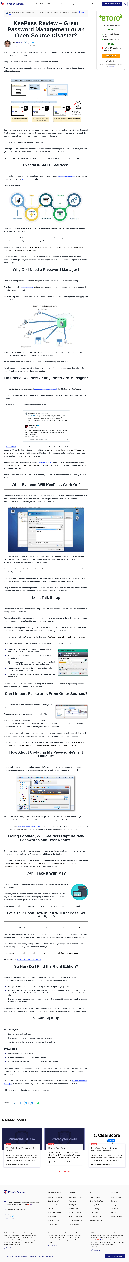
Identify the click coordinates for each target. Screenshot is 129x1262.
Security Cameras (75, 1220)
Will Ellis (19, 42)
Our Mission (115, 1201)
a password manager (66, 176)
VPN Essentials (54, 1192)
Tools (63, 4)
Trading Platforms (96, 1205)
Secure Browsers (75, 1212)
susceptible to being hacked (45, 389)
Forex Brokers (95, 1197)
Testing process (116, 1205)
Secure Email (73, 1209)
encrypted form (27, 287)
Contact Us (115, 1209)
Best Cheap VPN (54, 1201)
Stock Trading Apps (97, 1201)
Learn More (9, 1248)
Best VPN (39, 4)
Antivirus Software (75, 1216)
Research (114, 1213)
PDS (110, 66)
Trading (71, 4)
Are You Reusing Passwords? (29, 960)
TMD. (114, 66)
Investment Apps (96, 1220)
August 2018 (11, 447)
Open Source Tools (75, 1197)
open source (27, 179)
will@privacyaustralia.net (17, 1209)
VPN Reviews (51, 4)
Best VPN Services (55, 1197)
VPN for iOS (52, 1224)
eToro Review (111, 61)
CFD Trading (94, 1209)
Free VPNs (52, 1216)
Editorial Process (117, 1216)
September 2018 (45, 462)
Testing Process (84, 4)
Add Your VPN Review (112, 4)
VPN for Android (53, 1220)
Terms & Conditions (21, 1256)
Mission (94, 4)
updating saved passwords (29, 826)
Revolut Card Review (57, 1148)
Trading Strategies (96, 1216)
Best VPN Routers (54, 1212)
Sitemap (41, 1256)
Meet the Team (116, 1197)
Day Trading (94, 1213)
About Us (114, 1192)
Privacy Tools (74, 1192)
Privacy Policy (8, 1256)
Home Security (74, 1224)
